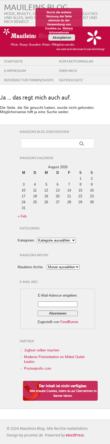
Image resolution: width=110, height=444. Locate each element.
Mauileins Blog (36, 7)
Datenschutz (71, 80)
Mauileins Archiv (30, 267)
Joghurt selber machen (41, 350)
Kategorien (26, 240)
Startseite (13, 61)
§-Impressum (15, 71)
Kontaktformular (76, 61)
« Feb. (23, 216)
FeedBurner (69, 322)
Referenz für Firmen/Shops (28, 80)
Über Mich (68, 71)
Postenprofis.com (37, 368)
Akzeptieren (62, 37)
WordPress (75, 435)
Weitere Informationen (61, 30)
